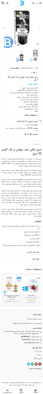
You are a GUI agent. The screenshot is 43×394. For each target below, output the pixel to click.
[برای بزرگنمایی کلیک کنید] (37, 44)
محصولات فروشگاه (27, 68)
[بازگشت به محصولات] (34, 72)
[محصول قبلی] (36, 72)
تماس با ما (38, 351)
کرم (37, 298)
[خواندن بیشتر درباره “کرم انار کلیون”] (31, 291)
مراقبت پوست (15, 68)
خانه (36, 68)
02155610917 (25, 337)
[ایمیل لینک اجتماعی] (30, 134)
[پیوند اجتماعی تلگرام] (25, 134)
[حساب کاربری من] (7, 3)
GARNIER (30, 128)
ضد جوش (12, 128)
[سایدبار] (40, 120)
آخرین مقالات (37, 358)
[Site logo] (21, 3)
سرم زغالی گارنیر (21, 128)
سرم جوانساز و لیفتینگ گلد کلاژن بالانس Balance (11, 296)
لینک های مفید (36, 348)
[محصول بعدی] (31, 72)
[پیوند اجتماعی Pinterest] (36, 364)
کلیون (34, 298)
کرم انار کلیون (31, 295)
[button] (39, 28)
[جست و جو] (33, 3)
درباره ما (38, 355)
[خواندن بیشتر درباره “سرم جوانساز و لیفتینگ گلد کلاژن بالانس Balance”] (11, 291)
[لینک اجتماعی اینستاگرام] (39, 364)
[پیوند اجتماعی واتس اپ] (28, 134)
